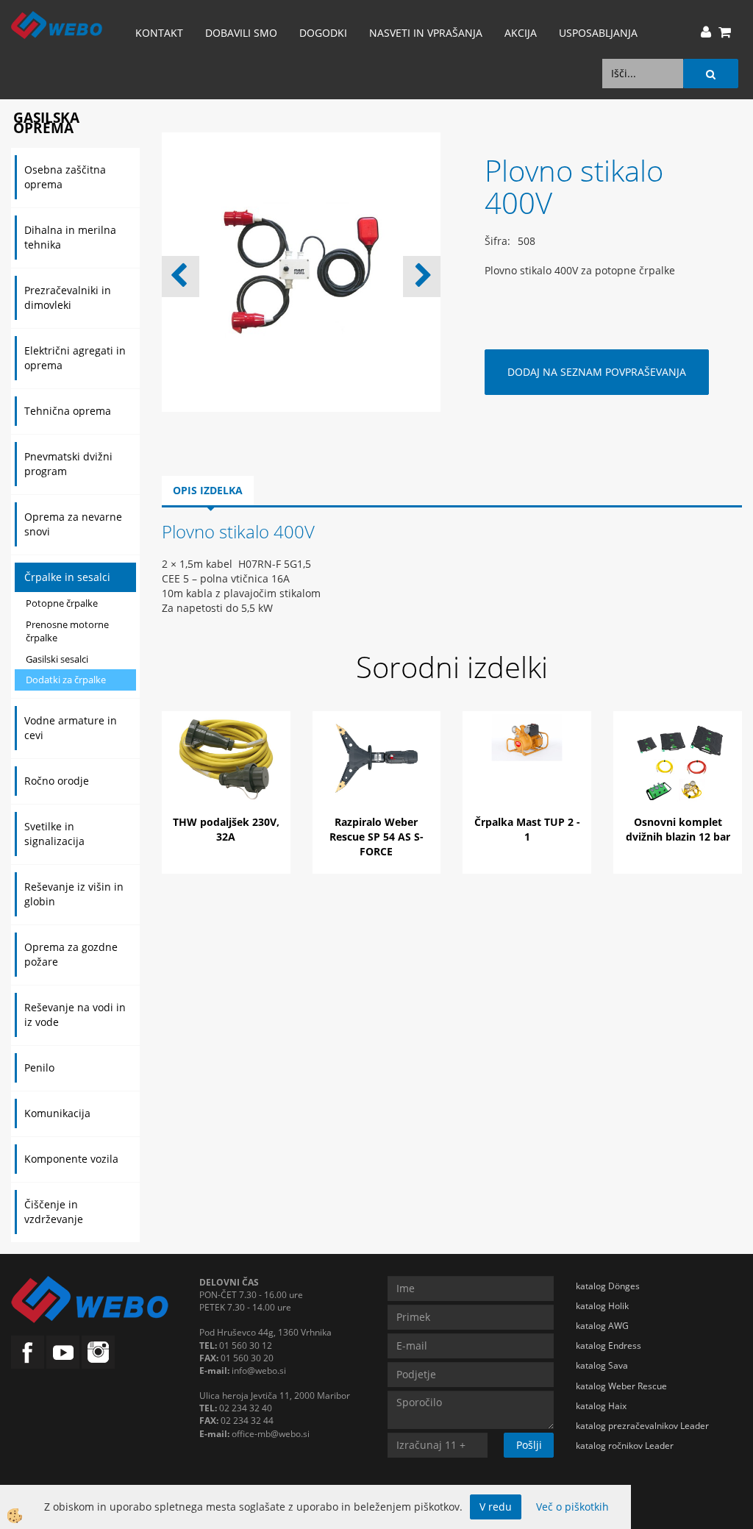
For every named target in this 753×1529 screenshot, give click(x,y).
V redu (495, 1507)
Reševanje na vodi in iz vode (75, 1014)
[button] (421, 276)
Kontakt (159, 33)
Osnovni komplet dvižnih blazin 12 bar (678, 829)
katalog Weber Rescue (621, 1386)
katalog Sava (602, 1365)
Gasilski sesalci (57, 659)
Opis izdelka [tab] (208, 490)
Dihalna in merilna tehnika (70, 237)
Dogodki (323, 33)
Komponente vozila (71, 1159)
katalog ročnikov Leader (625, 1445)
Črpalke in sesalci (67, 577)
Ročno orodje (56, 781)
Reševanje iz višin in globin (74, 894)
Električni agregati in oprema (75, 357)
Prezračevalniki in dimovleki (67, 297)
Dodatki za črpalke (66, 679)
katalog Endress (608, 1345)
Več (226, 773)
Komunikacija (57, 1113)
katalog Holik (602, 1306)
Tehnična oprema (67, 411)
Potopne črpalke (62, 603)
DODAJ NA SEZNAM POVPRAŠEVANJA (596, 372)
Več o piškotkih (572, 1507)
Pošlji (529, 1445)
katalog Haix (601, 1406)
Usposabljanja (598, 33)
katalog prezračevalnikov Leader (642, 1425)
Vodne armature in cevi (70, 727)
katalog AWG (602, 1325)
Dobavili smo (241, 33)
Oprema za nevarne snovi (73, 524)
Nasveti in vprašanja (425, 33)
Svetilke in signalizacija (54, 833)
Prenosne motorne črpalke (67, 631)
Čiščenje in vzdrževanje (53, 1211)
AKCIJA (520, 33)
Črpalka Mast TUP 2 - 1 (527, 829)
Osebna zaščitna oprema (65, 177)
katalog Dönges (608, 1286)
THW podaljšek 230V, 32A (226, 829)
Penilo (39, 1067)
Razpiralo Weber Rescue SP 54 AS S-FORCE (376, 836)
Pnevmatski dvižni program (68, 463)
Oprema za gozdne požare (71, 954)
